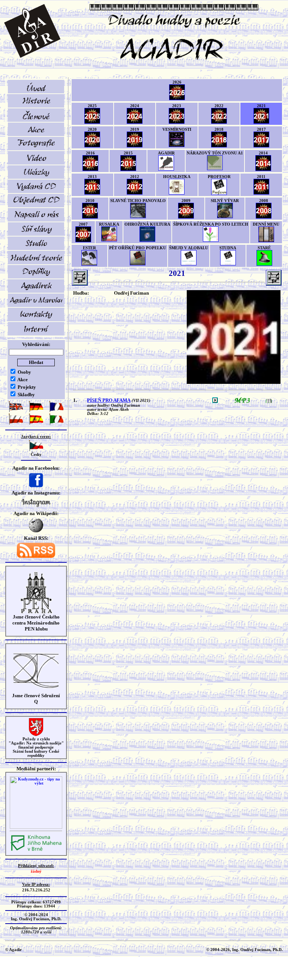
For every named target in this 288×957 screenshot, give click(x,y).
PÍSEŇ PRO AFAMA (108, 400)
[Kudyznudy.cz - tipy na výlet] (36, 827)
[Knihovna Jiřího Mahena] (36, 850)
